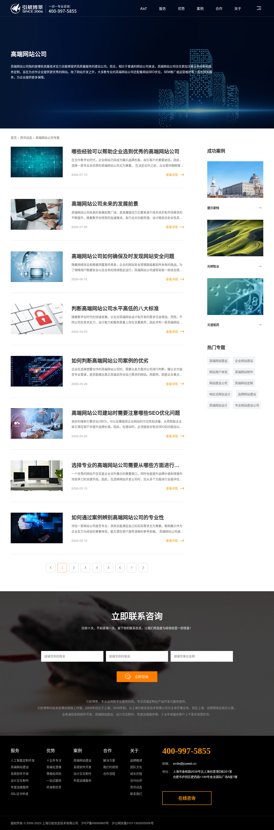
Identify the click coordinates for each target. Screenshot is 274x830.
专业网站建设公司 (247, 405)
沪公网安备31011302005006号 (133, 823)
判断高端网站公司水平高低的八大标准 (115, 308)
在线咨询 (186, 798)
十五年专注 (53, 760)
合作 (219, 8)
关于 (237, 8)
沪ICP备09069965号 (95, 823)
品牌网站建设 (247, 394)
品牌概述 (136, 760)
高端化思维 (53, 767)
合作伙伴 (136, 780)
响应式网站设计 (219, 394)
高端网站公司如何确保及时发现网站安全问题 (122, 256)
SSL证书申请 (19, 793)
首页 (14, 137)
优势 (181, 8)
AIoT (143, 8)
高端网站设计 (218, 405)
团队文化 (136, 767)
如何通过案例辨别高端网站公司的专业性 (117, 517)
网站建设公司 (218, 383)
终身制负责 (53, 787)
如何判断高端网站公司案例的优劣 (110, 360)
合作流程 (109, 773)
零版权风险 (53, 773)
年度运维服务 (20, 787)
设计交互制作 (20, 780)
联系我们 (136, 793)
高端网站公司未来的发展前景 (104, 203)
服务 (162, 8)
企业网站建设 (244, 360)
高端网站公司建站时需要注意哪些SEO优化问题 (125, 412)
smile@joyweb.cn (185, 763)
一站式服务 (53, 780)
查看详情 (172, 174)
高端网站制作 (244, 372)
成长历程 (136, 773)
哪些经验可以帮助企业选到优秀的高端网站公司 (125, 151)
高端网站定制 (244, 383)
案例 (200, 8)
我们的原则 (110, 767)
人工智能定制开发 (23, 760)
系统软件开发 (20, 773)
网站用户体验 (218, 372)
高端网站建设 (218, 360)
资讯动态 (26, 137)
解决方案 (109, 760)
